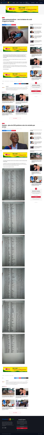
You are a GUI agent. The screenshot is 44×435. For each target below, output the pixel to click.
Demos (1, 0)
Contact (37, 2)
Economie (21, 2)
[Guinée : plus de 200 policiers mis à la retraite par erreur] (15, 140)
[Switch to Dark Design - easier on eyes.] (41, 0)
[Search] (42, 0)
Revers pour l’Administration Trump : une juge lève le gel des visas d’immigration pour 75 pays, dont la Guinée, (22, 102)
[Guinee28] (7, 2)
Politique (14, 2)
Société (17, 2)
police (10, 375)
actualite (3, 375)
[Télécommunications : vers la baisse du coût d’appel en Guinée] (15, 35)
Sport (24, 2)
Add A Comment (15, 118)
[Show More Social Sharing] (16, 24)
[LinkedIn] (1, 49)
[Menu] (1, 2)
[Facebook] (1, 47)
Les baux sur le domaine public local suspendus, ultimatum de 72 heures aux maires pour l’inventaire (7, 114)
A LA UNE (3, 17)
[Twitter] (1, 48)
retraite (12, 375)
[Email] (1, 51)
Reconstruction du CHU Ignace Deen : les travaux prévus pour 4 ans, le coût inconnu (21, 113)
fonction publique (7, 375)
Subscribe (41, 2)
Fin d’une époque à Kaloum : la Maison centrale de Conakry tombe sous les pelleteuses (8, 102)
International (32, 2)
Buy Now (4, 0)
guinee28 (7, 86)
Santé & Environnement (27, 2)
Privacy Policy (35, 93)
